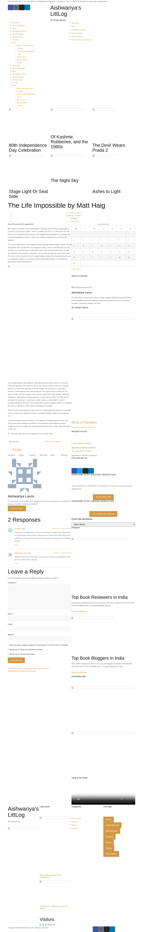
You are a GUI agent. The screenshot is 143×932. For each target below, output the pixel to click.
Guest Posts (21, 57)
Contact (15, 40)
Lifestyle (20, 48)
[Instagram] (22, 7)
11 (92, 246)
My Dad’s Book (17, 37)
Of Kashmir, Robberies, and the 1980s (54, 907)
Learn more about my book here (83, 427)
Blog (14, 28)
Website (11, 635)
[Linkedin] (27, 7)
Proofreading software (81, 443)
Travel (19, 54)
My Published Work (19, 31)
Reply (16, 545)
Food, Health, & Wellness (26, 51)
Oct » (79, 269)
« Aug (74, 269)
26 (101, 257)
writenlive (18, 529)
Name (10, 614)
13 (110, 246)
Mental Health (22, 60)
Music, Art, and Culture (25, 46)
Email (10, 624)
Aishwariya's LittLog (65, 10)
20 (110, 252)
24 (83, 257)
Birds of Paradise (18, 26)
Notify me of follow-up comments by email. (26, 650)
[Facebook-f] (95, 929)
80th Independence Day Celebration (50, 876)
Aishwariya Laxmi (21, 553)
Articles (19, 63)
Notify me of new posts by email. (22, 654)
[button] (13, 455)
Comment (12, 583)
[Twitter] (80, 471)
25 (92, 257)
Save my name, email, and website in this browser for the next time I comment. (39, 645)
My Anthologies (18, 34)
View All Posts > (17, 508)
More (14, 43)
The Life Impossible (52, 442)
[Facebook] (10, 7)
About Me (16, 23)
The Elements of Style (81, 451)
